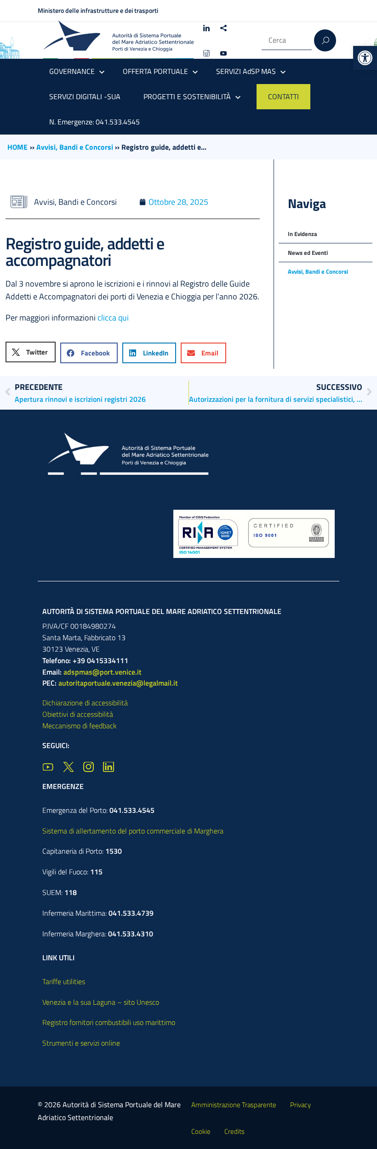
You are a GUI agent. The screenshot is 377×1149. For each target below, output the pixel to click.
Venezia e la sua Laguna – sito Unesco (100, 1002)
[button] (365, 58)
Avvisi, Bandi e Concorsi (74, 146)
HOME (17, 146)
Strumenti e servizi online (81, 1042)
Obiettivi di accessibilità (77, 714)
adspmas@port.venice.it (102, 671)
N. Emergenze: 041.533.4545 (94, 121)
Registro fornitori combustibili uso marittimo (108, 1022)
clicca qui (113, 317)
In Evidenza (302, 233)
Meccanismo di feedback (79, 725)
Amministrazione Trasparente (233, 1104)
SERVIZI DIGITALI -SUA (84, 96)
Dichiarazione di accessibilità (85, 702)
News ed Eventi (308, 252)
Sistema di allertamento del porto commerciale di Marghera (132, 830)
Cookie (201, 1131)
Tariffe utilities (63, 981)
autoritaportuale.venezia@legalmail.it (118, 682)
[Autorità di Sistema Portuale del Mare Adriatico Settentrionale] (118, 40)
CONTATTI (283, 96)
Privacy (300, 1104)
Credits (234, 1131)
